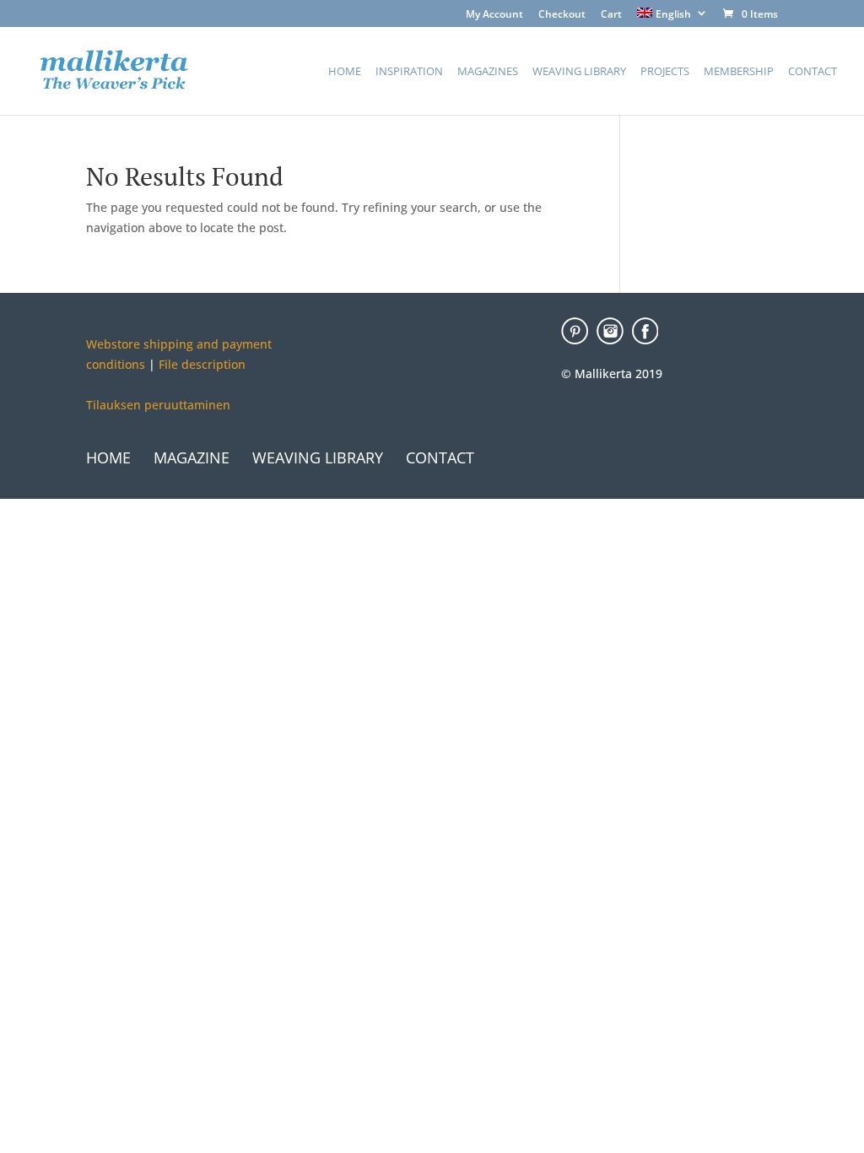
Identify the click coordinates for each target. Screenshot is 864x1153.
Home (344, 71)
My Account (494, 15)
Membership (739, 71)
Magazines (487, 71)
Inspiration (409, 71)
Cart (611, 15)
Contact (812, 71)
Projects (664, 71)
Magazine (192, 457)
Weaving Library (579, 71)
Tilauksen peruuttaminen (158, 405)
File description (200, 364)
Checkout (562, 15)
